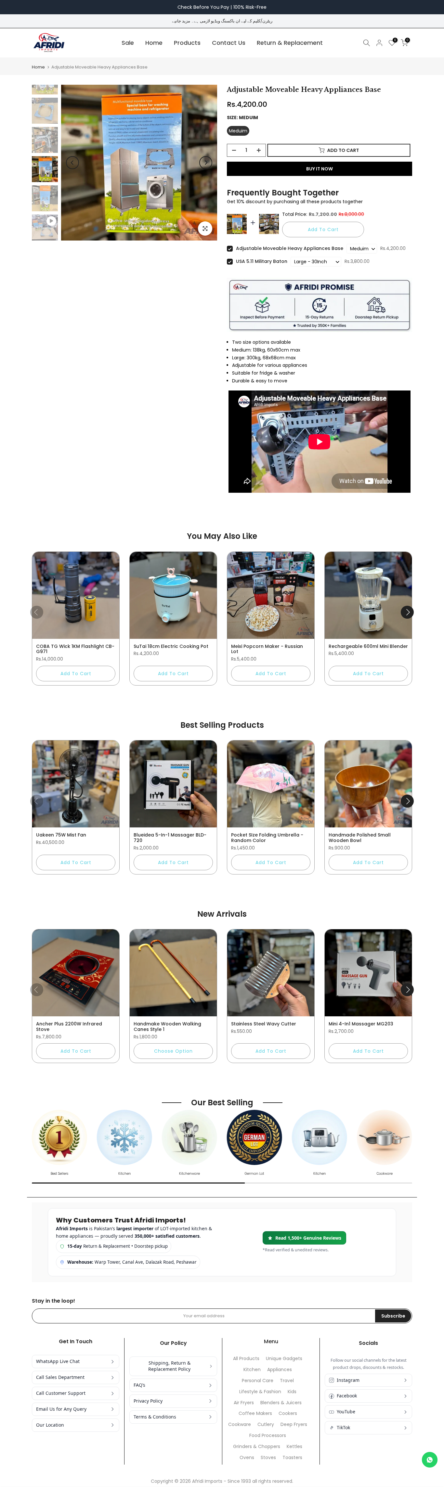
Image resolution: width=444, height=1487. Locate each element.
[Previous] (72, 162)
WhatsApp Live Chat (58, 1361)
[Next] (205, 162)
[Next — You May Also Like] (407, 612)
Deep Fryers (294, 1424)
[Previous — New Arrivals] (36, 989)
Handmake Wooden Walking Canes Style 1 (167, 1027)
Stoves (268, 1458)
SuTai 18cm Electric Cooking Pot (171, 646)
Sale (128, 43)
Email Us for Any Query (61, 1409)
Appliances (279, 1370)
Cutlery (265, 1424)
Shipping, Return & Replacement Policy (169, 1366)
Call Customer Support (60, 1393)
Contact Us (228, 43)
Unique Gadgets (284, 1359)
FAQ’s (139, 1385)
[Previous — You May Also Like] (36, 612)
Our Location (50, 1425)
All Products (246, 1359)
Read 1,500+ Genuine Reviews (308, 1238)
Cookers (288, 1413)
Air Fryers (244, 1403)
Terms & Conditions (155, 1417)
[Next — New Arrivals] (407, 989)
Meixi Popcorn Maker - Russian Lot (267, 649)
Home (154, 43)
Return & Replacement (290, 43)
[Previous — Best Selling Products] (36, 801)
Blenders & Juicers (281, 1403)
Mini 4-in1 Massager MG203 (361, 1024)
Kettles (294, 1447)
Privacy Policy (148, 1401)
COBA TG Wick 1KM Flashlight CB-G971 (75, 649)
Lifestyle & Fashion (260, 1392)
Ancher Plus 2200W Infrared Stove (69, 1027)
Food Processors (267, 1435)
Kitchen (252, 1370)
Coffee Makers (255, 1413)
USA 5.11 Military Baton (261, 261)
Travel (287, 1381)
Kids (292, 1392)
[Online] (429, 1460)
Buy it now (319, 169)
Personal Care (257, 1381)
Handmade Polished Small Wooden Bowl (360, 838)
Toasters (292, 1458)
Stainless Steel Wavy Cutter (263, 1024)
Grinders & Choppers (256, 1447)
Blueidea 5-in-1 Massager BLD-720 (170, 838)
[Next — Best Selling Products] (407, 801)
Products (187, 43)
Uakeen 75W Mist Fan (61, 835)
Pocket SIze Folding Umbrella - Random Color (267, 838)
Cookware (239, 1424)
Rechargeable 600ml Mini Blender (368, 646)
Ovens (247, 1458)
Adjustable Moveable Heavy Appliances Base (289, 248)
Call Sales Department (60, 1377)
